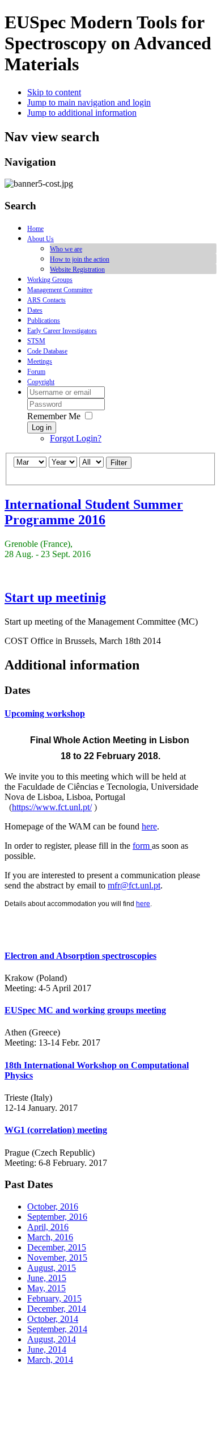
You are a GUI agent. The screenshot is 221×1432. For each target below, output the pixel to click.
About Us (40, 239)
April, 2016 (48, 1227)
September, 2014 (57, 1329)
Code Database (47, 351)
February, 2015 (54, 1298)
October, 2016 (52, 1206)
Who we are (66, 249)
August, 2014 (51, 1339)
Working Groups (50, 280)
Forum (36, 372)
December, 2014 (56, 1308)
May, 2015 (46, 1288)
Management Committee (59, 290)
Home (35, 229)
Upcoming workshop (45, 713)
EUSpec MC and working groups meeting (85, 1010)
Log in (42, 427)
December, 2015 (56, 1247)
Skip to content (54, 92)
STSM (36, 341)
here (149, 826)
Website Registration (77, 269)
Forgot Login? (75, 438)
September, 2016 (57, 1217)
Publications (43, 321)
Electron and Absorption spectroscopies (80, 956)
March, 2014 (50, 1359)
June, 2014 (46, 1349)
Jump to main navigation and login (89, 102)
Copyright (40, 382)
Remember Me (53, 416)
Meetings (39, 361)
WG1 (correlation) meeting (56, 1130)
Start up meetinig (55, 597)
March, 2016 (50, 1237)
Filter (118, 462)
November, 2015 (57, 1257)
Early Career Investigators (62, 331)
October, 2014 (52, 1319)
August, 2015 (51, 1268)
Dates (34, 310)
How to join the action (79, 259)
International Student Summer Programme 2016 (94, 512)
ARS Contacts (46, 300)
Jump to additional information (82, 112)
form (142, 845)
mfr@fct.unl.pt (134, 885)
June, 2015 (46, 1278)
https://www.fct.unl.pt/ (52, 807)
